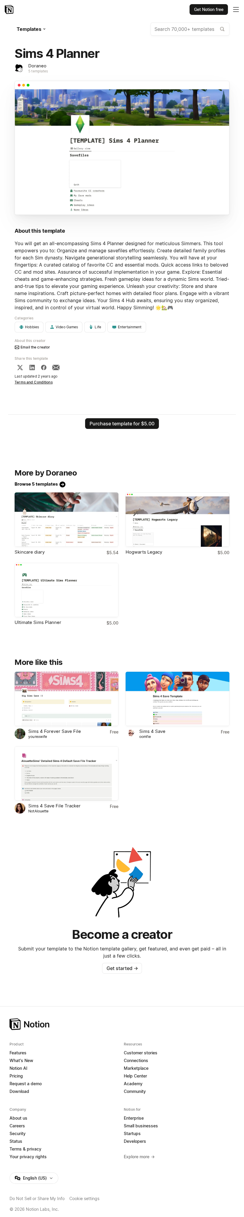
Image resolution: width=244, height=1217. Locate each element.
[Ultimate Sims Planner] (66, 590)
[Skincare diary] (66, 519)
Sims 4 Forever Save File (54, 731)
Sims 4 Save (152, 731)
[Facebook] (44, 367)
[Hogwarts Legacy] (177, 519)
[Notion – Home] (10, 9)
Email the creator (35, 347)
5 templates (38, 71)
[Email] (56, 367)
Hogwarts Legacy (144, 552)
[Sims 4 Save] (177, 699)
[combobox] (190, 29)
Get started (122, 968)
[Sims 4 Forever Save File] (66, 699)
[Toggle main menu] (236, 9)
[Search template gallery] (222, 29)
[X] (20, 367)
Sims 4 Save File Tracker (54, 806)
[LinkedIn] (32, 367)
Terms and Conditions (34, 382)
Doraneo (37, 66)
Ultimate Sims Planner (38, 622)
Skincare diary (30, 552)
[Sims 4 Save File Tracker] (66, 773)
